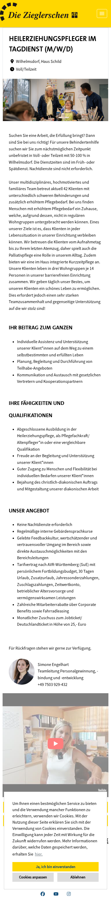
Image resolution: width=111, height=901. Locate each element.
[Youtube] (55, 894)
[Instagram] (69, 894)
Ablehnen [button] (77, 877)
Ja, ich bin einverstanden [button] (55, 866)
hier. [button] (39, 854)
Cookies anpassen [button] (33, 877)
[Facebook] (43, 894)
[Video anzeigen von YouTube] (55, 745)
